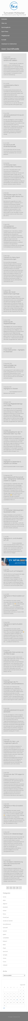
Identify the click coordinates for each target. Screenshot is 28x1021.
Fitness (4, 914)
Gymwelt (5, 931)
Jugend (4, 934)
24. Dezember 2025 (8, 348)
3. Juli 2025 (6, 536)
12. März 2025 (6, 832)
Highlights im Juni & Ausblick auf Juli (13, 539)
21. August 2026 (7, 57)
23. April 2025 (6, 739)
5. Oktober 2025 (7, 460)
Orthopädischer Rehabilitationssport (10, 227)
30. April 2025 (6, 622)
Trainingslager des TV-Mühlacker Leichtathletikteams (14, 682)
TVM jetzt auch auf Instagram (13, 571)
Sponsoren (5, 951)
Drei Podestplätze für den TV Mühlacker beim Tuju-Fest (13, 433)
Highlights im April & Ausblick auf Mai (13, 625)
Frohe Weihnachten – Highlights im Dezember (14, 350)
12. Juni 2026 (6, 143)
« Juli (4, 1008)
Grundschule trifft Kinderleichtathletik (10, 145)
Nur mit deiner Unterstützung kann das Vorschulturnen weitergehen (13, 863)
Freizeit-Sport (6, 917)
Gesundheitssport (7, 924)
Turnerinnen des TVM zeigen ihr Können (14, 775)
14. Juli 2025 (6, 508)
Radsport (5, 941)
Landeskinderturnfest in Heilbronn (11, 86)
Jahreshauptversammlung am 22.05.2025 (14, 711)
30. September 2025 (8, 475)
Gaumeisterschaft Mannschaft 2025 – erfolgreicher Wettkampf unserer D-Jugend (14, 478)
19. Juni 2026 (6, 113)
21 (17, 999)
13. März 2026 (6, 255)
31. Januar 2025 (7, 860)
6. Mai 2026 (6, 193)
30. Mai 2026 (6, 163)
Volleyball (5, 965)
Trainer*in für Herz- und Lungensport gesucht (11, 742)
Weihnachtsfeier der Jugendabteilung (10, 366)
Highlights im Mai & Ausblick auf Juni (14, 596)
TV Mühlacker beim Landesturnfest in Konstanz (12, 165)
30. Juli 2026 (6, 83)
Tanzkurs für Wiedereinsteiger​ (13, 834)
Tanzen (4, 958)
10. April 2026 (6, 224)
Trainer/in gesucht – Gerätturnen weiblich (10, 59)
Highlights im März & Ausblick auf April (13, 806)
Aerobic (4, 897)
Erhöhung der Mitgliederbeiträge (9, 322)
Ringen (4, 948)
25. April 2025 (6, 708)
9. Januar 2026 (7, 320)
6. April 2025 (6, 772)
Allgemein (22, 560)
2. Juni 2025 (6, 569)
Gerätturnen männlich (8, 920)
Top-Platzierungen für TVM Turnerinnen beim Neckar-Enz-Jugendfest (14, 196)
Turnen (4, 961)
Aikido (4, 900)
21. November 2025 (8, 363)
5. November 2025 (7, 386)
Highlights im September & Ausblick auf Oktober (12, 462)
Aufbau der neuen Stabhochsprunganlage (11, 293)
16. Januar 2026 (7, 290)
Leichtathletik (6, 937)
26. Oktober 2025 (7, 430)
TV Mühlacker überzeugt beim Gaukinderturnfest (13, 511)
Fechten (4, 910)
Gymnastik (5, 927)
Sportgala (5, 955)
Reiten (4, 944)
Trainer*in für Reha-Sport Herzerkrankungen (12, 258)
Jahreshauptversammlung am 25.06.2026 (14, 116)
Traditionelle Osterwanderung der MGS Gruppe (13, 653)
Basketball (5, 907)
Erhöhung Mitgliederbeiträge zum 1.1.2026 (13, 404)
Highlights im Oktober (11, 388)
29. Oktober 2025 (7, 402)
